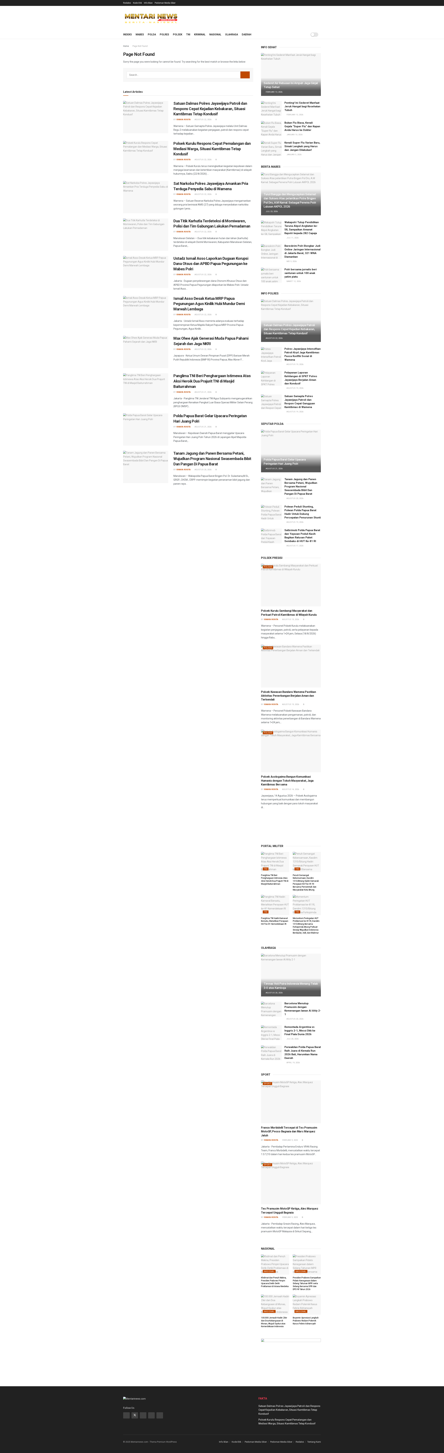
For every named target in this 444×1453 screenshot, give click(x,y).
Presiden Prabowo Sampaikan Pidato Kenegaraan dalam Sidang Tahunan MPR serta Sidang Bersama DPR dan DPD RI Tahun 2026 (307, 1283)
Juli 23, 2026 (271, 211)
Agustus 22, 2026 (202, 119)
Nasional (215, 34)
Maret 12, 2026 (293, 281)
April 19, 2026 (293, 1062)
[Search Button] (245, 74)
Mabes (140, 34)
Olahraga (231, 34)
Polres (164, 34)
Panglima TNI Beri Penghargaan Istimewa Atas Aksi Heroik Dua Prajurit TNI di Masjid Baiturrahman (212, 381)
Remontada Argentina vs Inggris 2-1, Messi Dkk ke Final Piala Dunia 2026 (299, 1030)
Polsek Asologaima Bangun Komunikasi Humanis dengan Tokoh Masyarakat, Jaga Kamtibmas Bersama (287, 780)
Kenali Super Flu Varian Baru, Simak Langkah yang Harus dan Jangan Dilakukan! (302, 146)
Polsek (177, 34)
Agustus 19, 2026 (294, 364)
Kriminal (200, 34)
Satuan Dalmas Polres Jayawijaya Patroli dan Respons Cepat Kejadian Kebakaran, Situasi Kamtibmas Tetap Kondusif (210, 108)
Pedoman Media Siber (165, 3)
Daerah (246, 34)
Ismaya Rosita (183, 119)
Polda (152, 34)
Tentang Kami (314, 1442)
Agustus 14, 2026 (290, 789)
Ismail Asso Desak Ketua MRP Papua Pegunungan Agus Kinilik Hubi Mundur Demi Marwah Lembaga (209, 303)
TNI (188, 34)
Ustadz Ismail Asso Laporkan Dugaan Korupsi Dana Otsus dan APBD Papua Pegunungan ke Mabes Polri (210, 263)
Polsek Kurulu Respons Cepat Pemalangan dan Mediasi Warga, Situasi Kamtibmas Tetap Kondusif (212, 148)
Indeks (127, 34)
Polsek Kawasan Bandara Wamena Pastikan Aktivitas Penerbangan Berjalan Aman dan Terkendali (288, 695)
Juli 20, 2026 (292, 1039)
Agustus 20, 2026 (202, 469)
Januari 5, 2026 (293, 154)
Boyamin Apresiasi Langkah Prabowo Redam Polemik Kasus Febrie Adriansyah (306, 1321)
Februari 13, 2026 (273, 92)
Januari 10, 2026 (294, 135)
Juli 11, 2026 (292, 238)
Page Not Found (140, 46)
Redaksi (127, 3)
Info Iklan (148, 3)
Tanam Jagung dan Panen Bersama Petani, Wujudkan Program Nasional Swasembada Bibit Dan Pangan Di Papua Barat (212, 458)
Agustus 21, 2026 (202, 392)
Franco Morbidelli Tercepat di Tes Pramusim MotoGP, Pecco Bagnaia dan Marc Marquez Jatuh (289, 1131)
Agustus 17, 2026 (294, 546)
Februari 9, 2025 (290, 1140)
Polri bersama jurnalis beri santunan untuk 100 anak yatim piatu (300, 273)
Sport (267, 1083)
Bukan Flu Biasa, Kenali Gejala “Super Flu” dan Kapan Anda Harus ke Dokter (302, 126)
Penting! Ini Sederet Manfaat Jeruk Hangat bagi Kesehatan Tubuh (302, 106)
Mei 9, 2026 (291, 261)
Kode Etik (137, 3)
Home (126, 46)
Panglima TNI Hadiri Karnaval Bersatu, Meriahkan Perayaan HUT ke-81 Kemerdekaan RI (274, 921)
